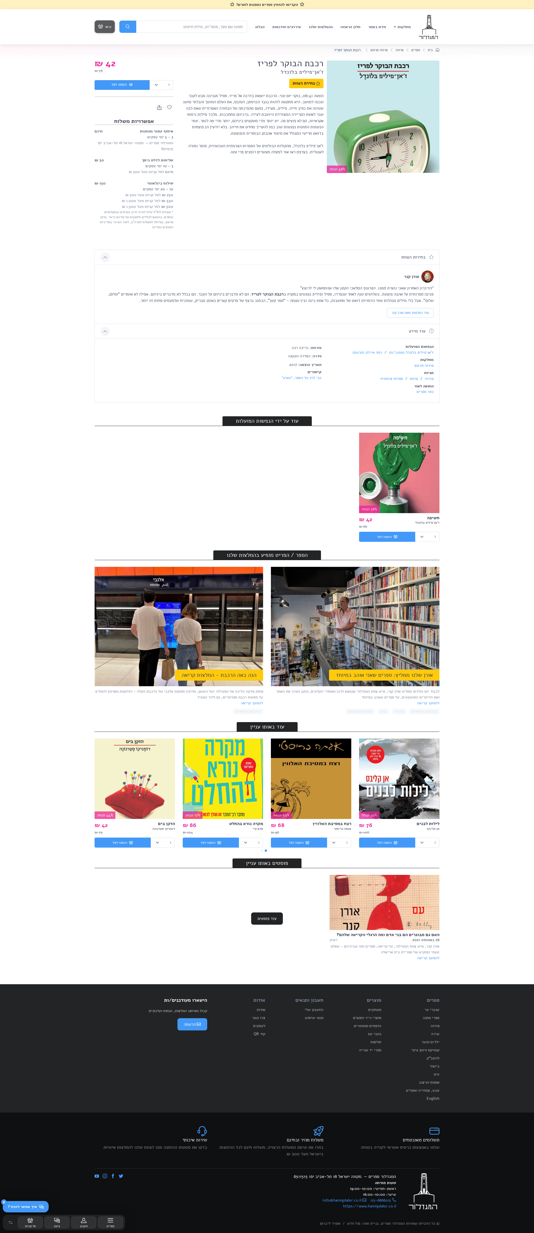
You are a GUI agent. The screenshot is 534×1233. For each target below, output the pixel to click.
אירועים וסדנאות (286, 26)
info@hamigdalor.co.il (342, 1200)
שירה (435, 1034)
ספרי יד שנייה (370, 1050)
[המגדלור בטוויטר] (121, 1176)
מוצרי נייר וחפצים (367, 1017)
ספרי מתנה (431, 1017)
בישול (434, 1066)
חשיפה (433, 518)
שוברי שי (432, 1009)
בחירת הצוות (304, 83)
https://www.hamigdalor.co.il (369, 1206)
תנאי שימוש (314, 1017)
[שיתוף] (159, 107)
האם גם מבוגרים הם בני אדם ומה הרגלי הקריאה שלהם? (388, 935)
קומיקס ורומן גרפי (425, 1050)
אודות (261, 1009)
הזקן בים (166, 824)
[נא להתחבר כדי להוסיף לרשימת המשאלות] (169, 107)
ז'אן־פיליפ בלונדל (302, 72)
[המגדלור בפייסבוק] (113, 1176)
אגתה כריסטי (342, 828)
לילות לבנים (428, 824)
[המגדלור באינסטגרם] (105, 1176)
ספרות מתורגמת (360, 711)
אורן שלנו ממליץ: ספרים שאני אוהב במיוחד (384, 675)
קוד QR (259, 1034)
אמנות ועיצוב (429, 1082)
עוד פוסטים (267, 918)
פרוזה (399, 50)
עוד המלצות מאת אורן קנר (410, 312)
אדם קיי (258, 828)
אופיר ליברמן (330, 1223)
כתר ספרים (425, 391)
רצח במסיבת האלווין (332, 824)
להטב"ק (433, 1058)
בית (431, 50)
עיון (383, 711)
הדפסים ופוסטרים (367, 1025)
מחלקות (404, 26)
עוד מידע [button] (418, 331)
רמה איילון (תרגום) (367, 352)
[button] (10, 1222)
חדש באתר (377, 26)
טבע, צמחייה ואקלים (422, 1090)
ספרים (415, 50)
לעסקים (259, 1025)
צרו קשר (258, 1017)
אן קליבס (433, 828)
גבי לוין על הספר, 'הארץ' (302, 377)
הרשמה (190, 1024)
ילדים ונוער (430, 1042)
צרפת (413, 378)
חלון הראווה (350, 26)
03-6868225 (381, 1200)
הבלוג (259, 26)
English (433, 1098)
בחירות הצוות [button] (414, 257)
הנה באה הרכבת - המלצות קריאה (219, 675)
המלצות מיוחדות (424, 711)
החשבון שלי (314, 1009)
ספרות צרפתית (391, 378)
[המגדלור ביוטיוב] (97, 1176)
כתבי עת (374, 1034)
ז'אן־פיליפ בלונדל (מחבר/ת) (411, 352)
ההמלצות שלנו (321, 26)
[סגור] (4, 1202)
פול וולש (353, 1223)
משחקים (374, 1009)
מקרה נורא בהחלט (246, 824)
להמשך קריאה (428, 703)
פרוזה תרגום (379, 50)
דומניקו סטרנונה (163, 828)
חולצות (375, 1042)
